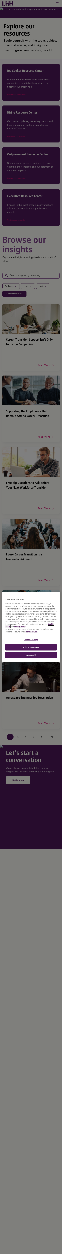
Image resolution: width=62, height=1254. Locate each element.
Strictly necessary (31, 647)
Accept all (31, 655)
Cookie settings (31, 640)
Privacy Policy (19, 627)
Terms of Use (31, 632)
